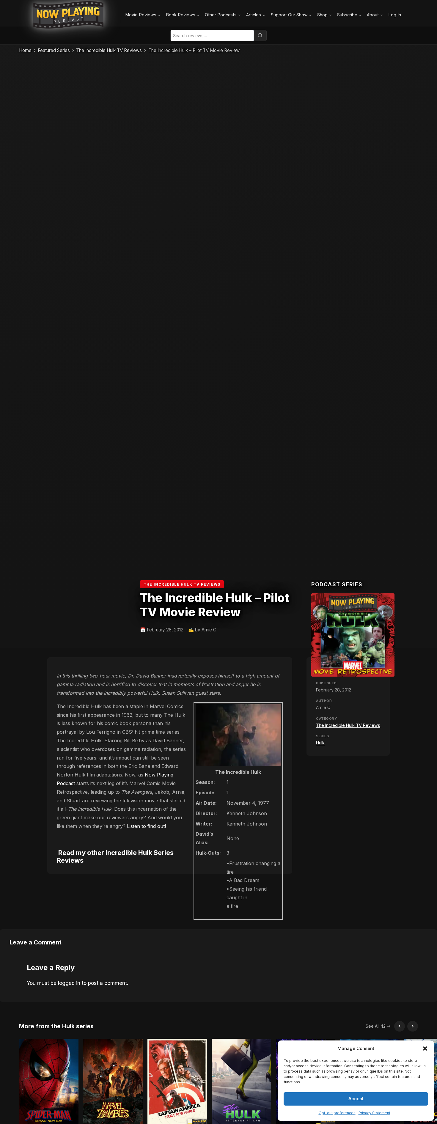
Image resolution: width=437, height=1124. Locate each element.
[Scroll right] (412, 1026)
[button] (425, 1048)
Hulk (320, 742)
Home (25, 50)
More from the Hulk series (56, 1026)
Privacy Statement (374, 1113)
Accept (356, 1098)
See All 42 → (378, 1026)
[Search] (260, 35)
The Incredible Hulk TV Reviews (109, 50)
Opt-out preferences (337, 1113)
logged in (69, 983)
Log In (394, 14)
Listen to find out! (146, 826)
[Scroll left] (399, 1026)
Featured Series (54, 50)
